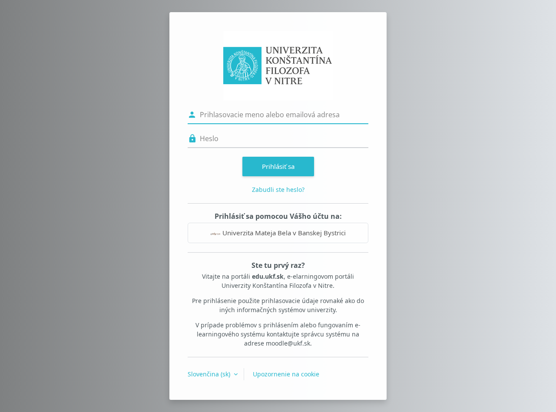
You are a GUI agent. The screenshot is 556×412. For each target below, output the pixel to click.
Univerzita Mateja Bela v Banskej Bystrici (283, 232)
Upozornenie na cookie (286, 374)
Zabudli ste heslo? (278, 189)
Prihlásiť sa (278, 166)
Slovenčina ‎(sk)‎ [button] (210, 374)
